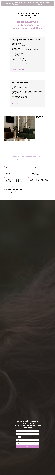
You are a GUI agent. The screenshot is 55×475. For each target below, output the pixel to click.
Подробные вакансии (18, 2)
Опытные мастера (39, 4)
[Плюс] (22, 437)
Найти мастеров (35, 2)
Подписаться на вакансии (27, 2)
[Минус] (17, 437)
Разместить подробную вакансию (44, 2)
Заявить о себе (15, 4)
